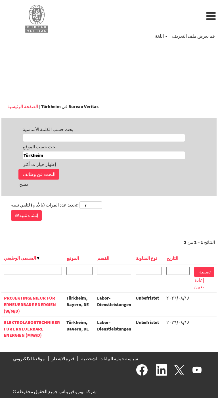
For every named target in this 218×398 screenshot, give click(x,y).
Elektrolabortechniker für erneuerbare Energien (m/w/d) (32, 328)
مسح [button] (24, 184)
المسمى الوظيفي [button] (20, 258)
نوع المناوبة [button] (146, 258)
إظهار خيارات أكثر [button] (39, 164)
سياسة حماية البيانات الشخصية (109, 358)
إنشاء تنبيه (28, 215)
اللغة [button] (160, 36)
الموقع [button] (73, 258)
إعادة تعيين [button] (199, 283)
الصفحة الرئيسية (22, 106)
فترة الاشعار (63, 358)
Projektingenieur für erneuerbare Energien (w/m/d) (30, 304)
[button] (145, 16)
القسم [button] (103, 258)
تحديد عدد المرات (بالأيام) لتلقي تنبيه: (45, 205)
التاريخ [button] (172, 258)
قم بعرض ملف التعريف (193, 36)
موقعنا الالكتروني (29, 358)
